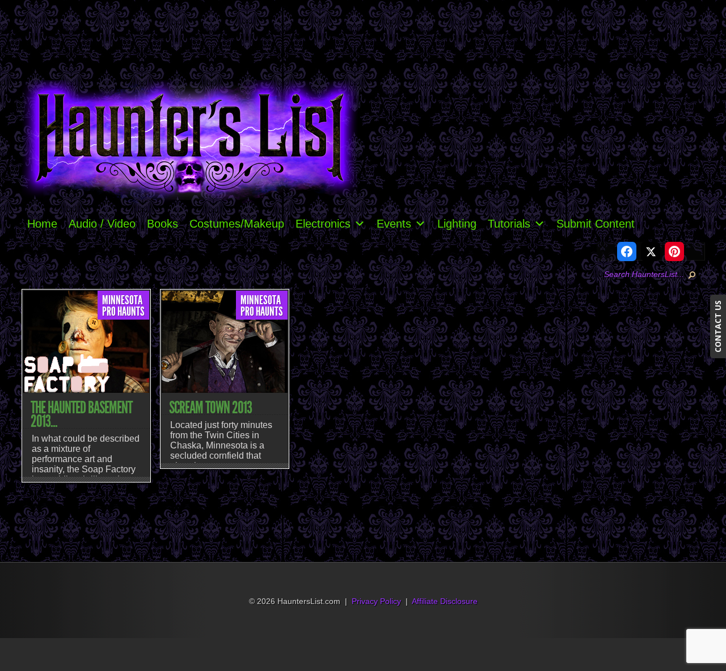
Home (42, 223)
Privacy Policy (376, 601)
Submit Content (595, 223)
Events (394, 223)
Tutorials (509, 223)
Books (162, 223)
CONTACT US (717, 326)
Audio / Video (102, 223)
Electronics (323, 223)
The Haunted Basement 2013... (81, 414)
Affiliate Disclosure (445, 601)
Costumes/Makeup (236, 223)
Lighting (456, 223)
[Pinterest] (674, 251)
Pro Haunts (123, 311)
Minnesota (122, 300)
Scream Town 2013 (210, 407)
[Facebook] (626, 251)
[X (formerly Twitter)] (650, 251)
